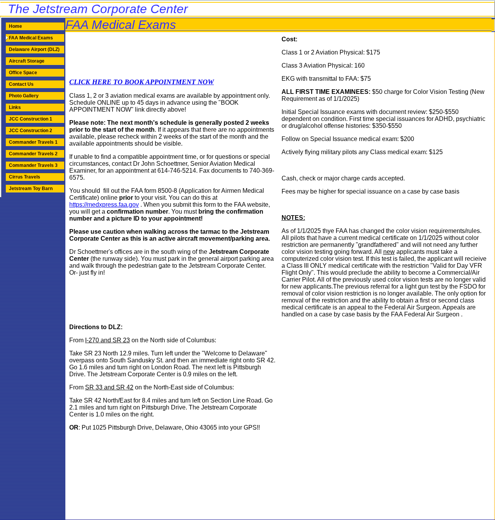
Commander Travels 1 (33, 142)
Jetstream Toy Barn (31, 188)
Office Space (23, 72)
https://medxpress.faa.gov (104, 204)
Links (15, 107)
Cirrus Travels (24, 177)
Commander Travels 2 (33, 153)
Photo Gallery (24, 96)
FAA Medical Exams (31, 38)
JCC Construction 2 (30, 130)
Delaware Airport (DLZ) (34, 49)
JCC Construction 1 (30, 119)
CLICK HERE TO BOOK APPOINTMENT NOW (141, 82)
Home (15, 26)
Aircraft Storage (26, 61)
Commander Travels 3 (33, 165)
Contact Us (21, 84)
